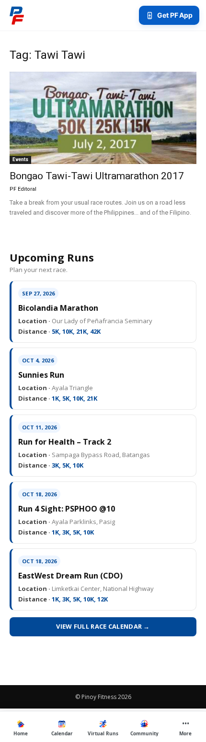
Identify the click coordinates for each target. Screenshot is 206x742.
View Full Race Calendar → (103, 626)
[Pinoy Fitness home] (17, 15)
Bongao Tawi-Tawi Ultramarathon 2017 (97, 176)
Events (20, 159)
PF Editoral (23, 189)
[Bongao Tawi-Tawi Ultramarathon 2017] (103, 118)
